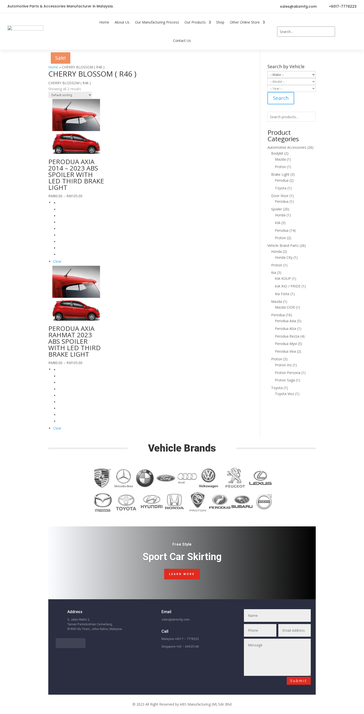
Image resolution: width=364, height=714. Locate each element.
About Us (122, 22)
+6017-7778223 (343, 6)
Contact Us (182, 40)
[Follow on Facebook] (167, 6)
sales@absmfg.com (298, 6)
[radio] (81, 203)
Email (166, 611)
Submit (298, 680)
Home (104, 22)
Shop (220, 22)
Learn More (182, 574)
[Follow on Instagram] (197, 6)
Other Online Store (245, 22)
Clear (57, 261)
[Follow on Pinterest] (187, 6)
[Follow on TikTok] (177, 6)
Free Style (182, 544)
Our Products (195, 22)
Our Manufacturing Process (157, 22)
